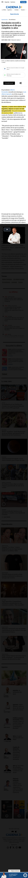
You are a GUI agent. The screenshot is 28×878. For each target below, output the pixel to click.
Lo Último (4, 10)
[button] (24, 52)
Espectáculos (4, 19)
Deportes (7, 2)
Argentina (9, 10)
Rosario (23, 10)
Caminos (12, 2)
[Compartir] (20, 83)
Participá (23, 2)
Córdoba (16, 10)
